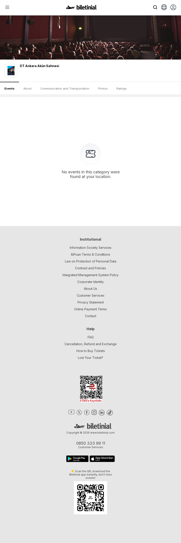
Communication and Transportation (64, 88)
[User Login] (173, 8)
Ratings (122, 88)
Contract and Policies (90, 268)
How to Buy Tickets (90, 351)
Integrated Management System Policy (90, 275)
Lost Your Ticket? (90, 358)
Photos (103, 88)
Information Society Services (90, 247)
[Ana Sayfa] (81, 8)
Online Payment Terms (90, 309)
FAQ (91, 337)
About (27, 88)
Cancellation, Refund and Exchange (90, 344)
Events (9, 88)
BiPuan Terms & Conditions (90, 254)
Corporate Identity (90, 282)
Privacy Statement (90, 302)
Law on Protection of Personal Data (90, 261)
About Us (90, 288)
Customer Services (90, 295)
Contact (90, 316)
